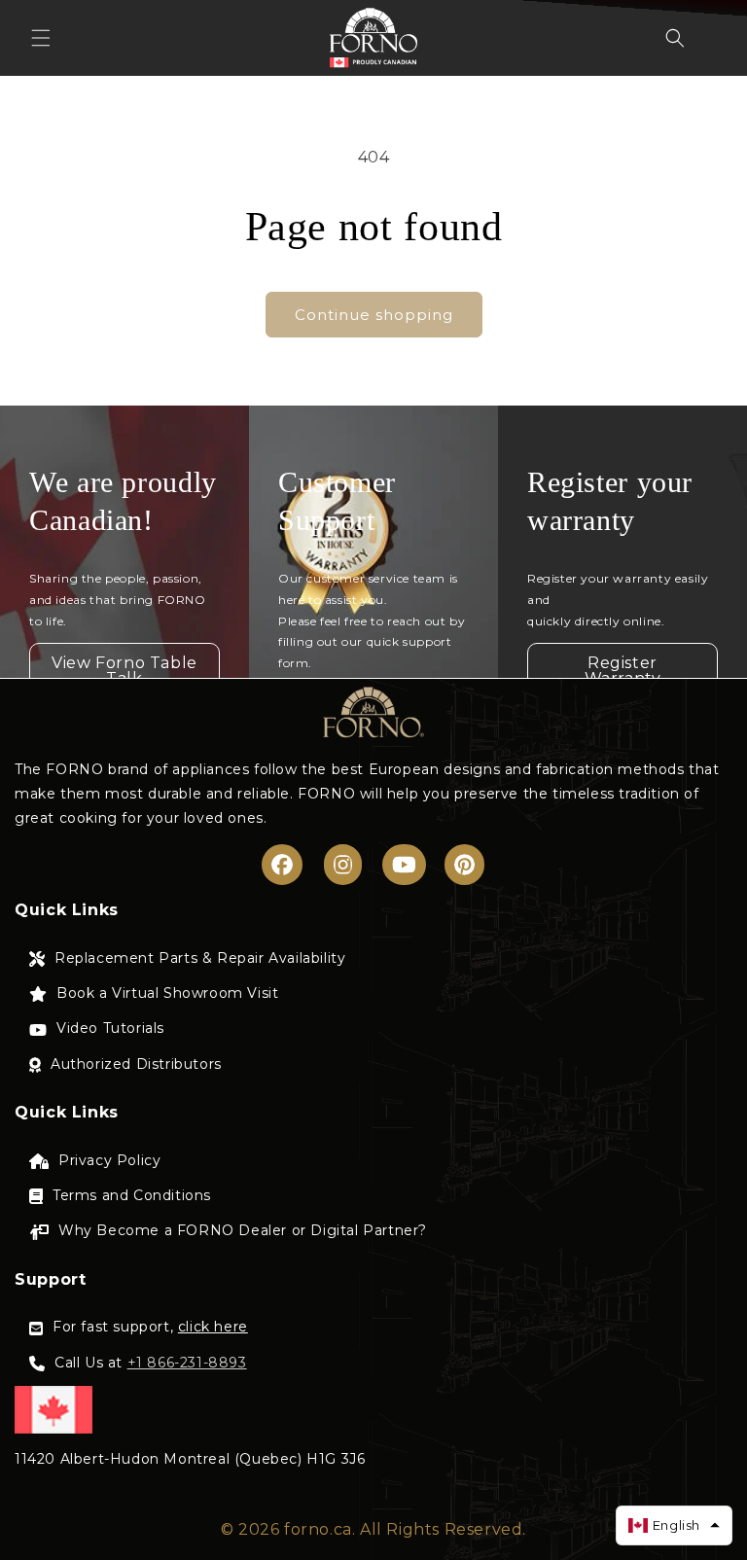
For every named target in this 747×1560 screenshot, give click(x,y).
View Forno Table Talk (124, 671)
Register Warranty (623, 671)
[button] (40, 38)
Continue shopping (374, 314)
